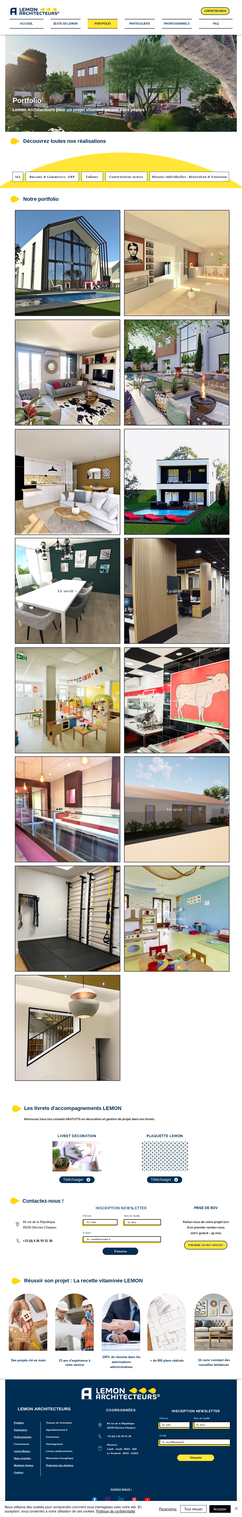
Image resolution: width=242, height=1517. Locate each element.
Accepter (220, 1509)
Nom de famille (132, 1216)
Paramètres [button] (168, 1509)
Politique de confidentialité (115, 1511)
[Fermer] (236, 1509)
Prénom (87, 1216)
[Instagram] (107, 1499)
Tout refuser (193, 1509)
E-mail (86, 1233)
